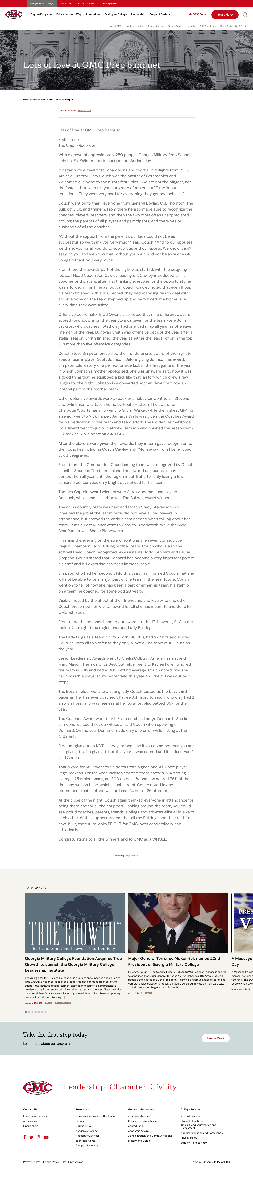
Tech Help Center (86, 1140)
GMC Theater (241, 26)
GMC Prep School (207, 26)
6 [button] (42, 1012)
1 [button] (26, 1012)
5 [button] (39, 1012)
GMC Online (65, 3)
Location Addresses (35, 1116)
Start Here (225, 15)
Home (26, 99)
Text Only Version (73, 1162)
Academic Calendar (87, 1135)
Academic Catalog (87, 1130)
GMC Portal (200, 14)
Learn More (215, 1038)
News (34, 99)
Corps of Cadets (86, 3)
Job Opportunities (139, 1116)
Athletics (192, 26)
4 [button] (36, 1012)
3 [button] (32, 1012)
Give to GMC (226, 26)
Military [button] (141, 26)
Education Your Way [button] (69, 14)
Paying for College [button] (115, 14)
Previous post (121, 855)
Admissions (93, 14)
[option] (74, 948)
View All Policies (190, 1116)
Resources (82, 1109)
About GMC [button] (116, 26)
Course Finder (84, 1125)
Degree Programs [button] (41, 14)
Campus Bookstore (87, 1145)
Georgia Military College (41, 3)
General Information (141, 1109)
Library (80, 1121)
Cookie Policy (51, 1162)
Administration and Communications (150, 1135)
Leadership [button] (138, 14)
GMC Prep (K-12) (109, 3)
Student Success (176, 26)
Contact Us (30, 1109)
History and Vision (139, 1140)
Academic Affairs (138, 1130)
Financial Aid (30, 1125)
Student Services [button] (156, 26)
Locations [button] (129, 26)
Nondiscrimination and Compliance (202, 1132)
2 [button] (29, 1012)
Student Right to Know (194, 1142)
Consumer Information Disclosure (96, 1116)
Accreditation (136, 1125)
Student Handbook (192, 1121)
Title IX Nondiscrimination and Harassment (198, 1126)
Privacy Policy (189, 1137)
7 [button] (46, 1012)
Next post (133, 855)
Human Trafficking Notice (143, 1121)
